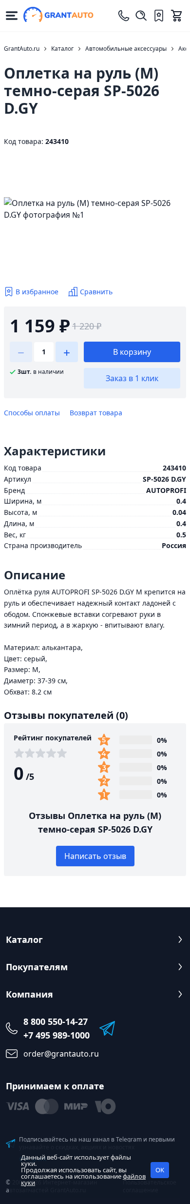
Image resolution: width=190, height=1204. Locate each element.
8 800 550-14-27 (55, 1021)
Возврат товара (96, 412)
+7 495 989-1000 (56, 1035)
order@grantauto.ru (61, 1053)
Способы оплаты (32, 412)
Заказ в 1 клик (132, 378)
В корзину (132, 352)
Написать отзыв (95, 856)
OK (159, 1169)
